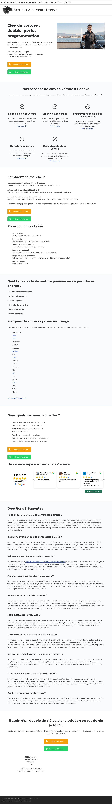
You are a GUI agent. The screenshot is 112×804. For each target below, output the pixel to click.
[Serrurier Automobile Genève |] (7, 9)
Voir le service (22, 126)
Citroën (15, 351)
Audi (14, 335)
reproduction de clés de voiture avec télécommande (45, 562)
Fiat (13, 373)
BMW (14, 338)
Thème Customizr (26, 801)
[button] (103, 479)
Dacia (14, 382)
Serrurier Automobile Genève (15, 798)
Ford (14, 357)
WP (9, 801)
